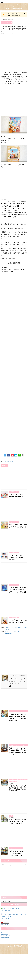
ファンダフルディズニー (8, 461)
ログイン (3, 932)
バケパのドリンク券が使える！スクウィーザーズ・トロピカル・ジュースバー (17, 853)
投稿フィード (4, 934)
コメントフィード (5, 936)
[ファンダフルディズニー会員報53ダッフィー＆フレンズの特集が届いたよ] (15, 455)
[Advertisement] (14, 54)
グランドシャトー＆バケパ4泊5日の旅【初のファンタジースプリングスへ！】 (17, 821)
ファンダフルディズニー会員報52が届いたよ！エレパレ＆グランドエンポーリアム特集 (17, 590)
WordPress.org (5, 937)
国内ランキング (4, 924)
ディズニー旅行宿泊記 (15, 8)
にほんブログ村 (5, 911)
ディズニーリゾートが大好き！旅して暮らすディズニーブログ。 (14, 949)
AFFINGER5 (16, 951)
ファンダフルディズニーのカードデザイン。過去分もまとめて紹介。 (17, 557)
